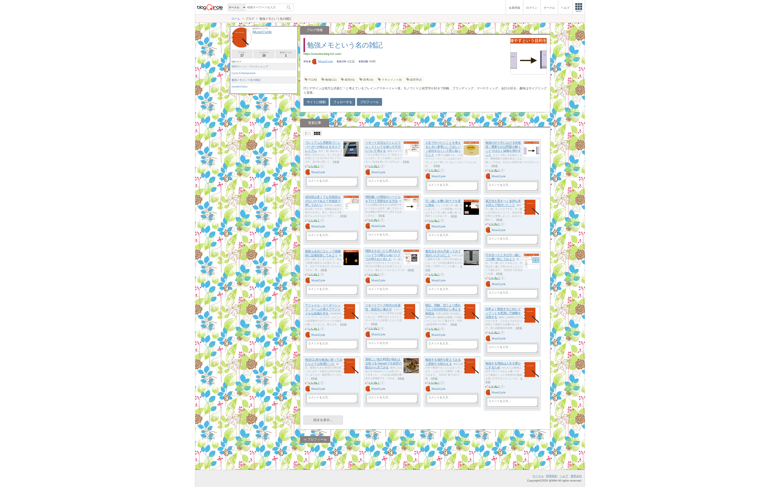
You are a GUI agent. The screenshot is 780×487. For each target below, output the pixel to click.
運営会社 (576, 476)
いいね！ (314, 166)
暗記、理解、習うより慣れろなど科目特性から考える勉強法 (443, 309)
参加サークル (286, 54)
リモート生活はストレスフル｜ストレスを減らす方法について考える (383, 146)
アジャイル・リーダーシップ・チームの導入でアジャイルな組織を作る (323, 309)
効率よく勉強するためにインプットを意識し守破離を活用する (503, 313)
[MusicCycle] (308, 172)
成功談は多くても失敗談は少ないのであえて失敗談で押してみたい (323, 201)
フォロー (242, 54)
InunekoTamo (239, 86)
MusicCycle (325, 61)
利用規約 (551, 476)
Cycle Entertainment (244, 73)
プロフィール (369, 102)
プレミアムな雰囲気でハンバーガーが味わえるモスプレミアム (323, 146)
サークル (538, 476)
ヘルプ (564, 476)
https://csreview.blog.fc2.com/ (322, 53)
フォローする (342, 102)
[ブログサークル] (209, 7)
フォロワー (264, 54)
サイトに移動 (316, 102)
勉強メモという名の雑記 (344, 45)
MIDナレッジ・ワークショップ (250, 66)
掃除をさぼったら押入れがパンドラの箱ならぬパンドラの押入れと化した (383, 255)
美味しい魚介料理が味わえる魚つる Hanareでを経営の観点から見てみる (383, 363)
